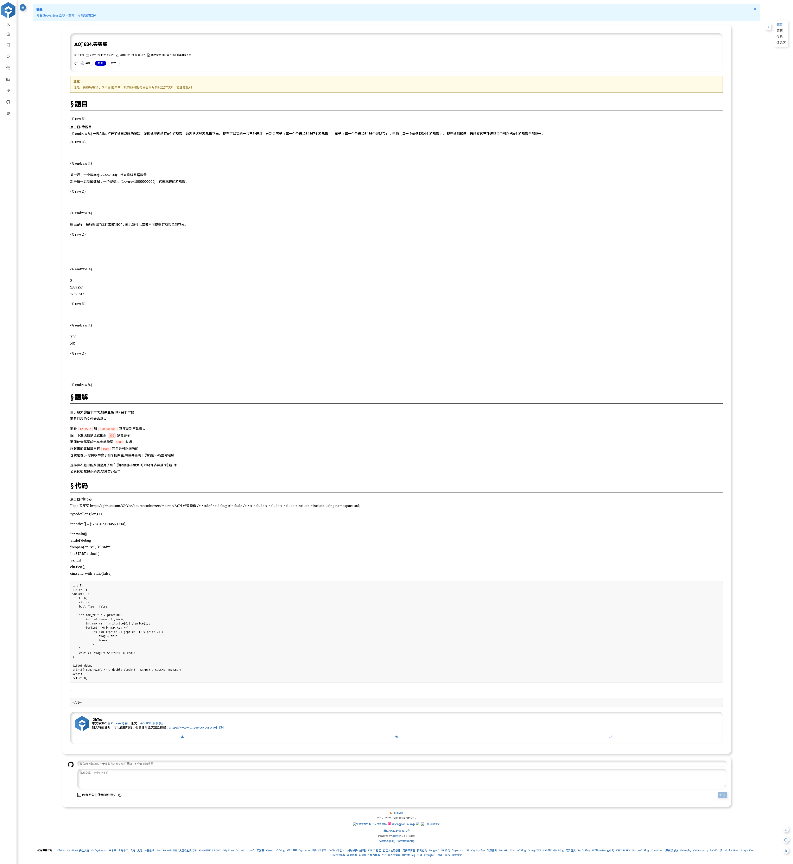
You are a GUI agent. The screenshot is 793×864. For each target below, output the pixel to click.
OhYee (61, 850)
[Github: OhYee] (8, 101)
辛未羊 (112, 850)
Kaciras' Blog (518, 850)
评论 (722, 795)
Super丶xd (458, 850)
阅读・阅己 (443, 854)
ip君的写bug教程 (356, 850)
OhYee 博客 (119, 723)
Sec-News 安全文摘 (78, 850)
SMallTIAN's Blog (553, 850)
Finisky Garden (476, 850)
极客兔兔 (422, 850)
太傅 (139, 850)
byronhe (304, 850)
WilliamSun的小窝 (603, 850)
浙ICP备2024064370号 (396, 830)
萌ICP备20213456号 (403, 824)
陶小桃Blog (408, 855)
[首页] (8, 33)
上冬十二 (123, 850)
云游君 (260, 850)
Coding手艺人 (336, 850)
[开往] (8, 113)
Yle (384, 855)
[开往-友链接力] (430, 824)
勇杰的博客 (394, 855)
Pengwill (434, 850)
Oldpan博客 (338, 855)
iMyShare (228, 850)
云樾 (419, 855)
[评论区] (8, 67)
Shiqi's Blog (747, 850)
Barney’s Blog (640, 850)
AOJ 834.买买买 (151, 723)
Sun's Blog (584, 850)
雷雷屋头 (571, 850)
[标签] (8, 56)
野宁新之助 (671, 850)
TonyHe (503, 850)
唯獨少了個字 (319, 850)
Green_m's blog (275, 850)
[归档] (8, 45)
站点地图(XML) (405, 841)
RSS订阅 (399, 812)
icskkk (714, 850)
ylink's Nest (731, 850)
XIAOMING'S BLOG (210, 850)
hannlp (240, 850)
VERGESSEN (623, 850)
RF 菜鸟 (445, 850)
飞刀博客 (492, 850)
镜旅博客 (457, 855)
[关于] (8, 79)
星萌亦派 (352, 855)
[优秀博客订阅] (8, 90)
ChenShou (657, 850)
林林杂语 (149, 850)
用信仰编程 (408, 850)
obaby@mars (99, 850)
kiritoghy (685, 850)
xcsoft (251, 850)
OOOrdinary (700, 850)
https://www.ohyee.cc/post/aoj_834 (196, 727)
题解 (779, 30)
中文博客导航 (379, 823)
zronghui (429, 855)
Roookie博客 (170, 850)
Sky (158, 850)
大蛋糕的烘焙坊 (188, 850)
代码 (779, 36)
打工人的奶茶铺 (391, 850)
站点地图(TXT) (387, 841)
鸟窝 (132, 850)
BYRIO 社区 (374, 850)
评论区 (781, 42)
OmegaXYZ (534, 850)
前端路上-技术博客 (369, 855)
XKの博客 (292, 850)
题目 (779, 24)
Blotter (396, 835)
